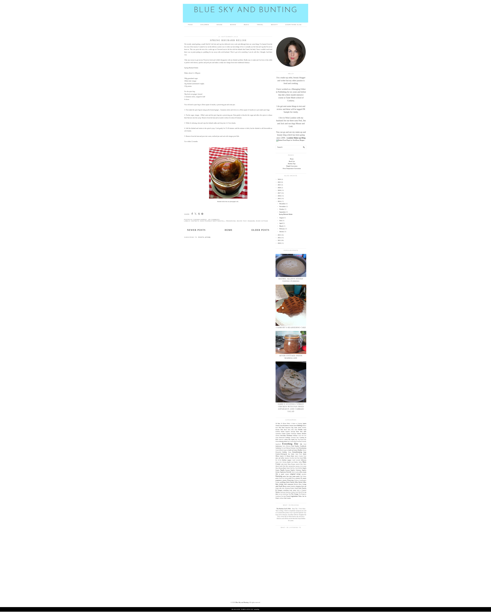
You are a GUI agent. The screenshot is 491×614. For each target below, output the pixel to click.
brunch (282, 431)
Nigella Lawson (285, 470)
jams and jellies (280, 458)
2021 (279, 185)
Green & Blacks (279, 450)
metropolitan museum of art (296, 466)
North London (295, 472)
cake (305, 431)
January (281, 231)
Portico (293, 478)
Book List (292, 161)
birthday (304, 427)
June (280, 220)
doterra (277, 441)
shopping (298, 486)
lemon (277, 462)
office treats (302, 472)
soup (294, 490)
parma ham (286, 476)
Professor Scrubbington (300, 480)
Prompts (278, 482)
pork (290, 478)
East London (290, 441)
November (282, 206)
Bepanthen (288, 427)
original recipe (295, 474)
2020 (279, 187)
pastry (298, 476)
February (282, 228)
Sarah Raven (283, 486)
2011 (279, 240)
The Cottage (294, 494)
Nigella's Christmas (296, 470)
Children (204, 24)
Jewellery (292, 458)
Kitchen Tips (291, 163)
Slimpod (292, 488)
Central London (286, 433)
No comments (214, 219)
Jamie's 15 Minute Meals (287, 456)
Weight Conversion (291, 166)
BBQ (280, 427)
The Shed (283, 496)
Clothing (287, 437)
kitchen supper (286, 460)
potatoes (298, 478)
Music (246, 24)
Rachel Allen (294, 482)
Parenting (279, 476)
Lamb (293, 460)
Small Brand (298, 488)
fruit (292, 446)
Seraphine (293, 486)
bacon (295, 425)
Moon (277, 468)
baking (299, 425)
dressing (281, 441)
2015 (279, 198)
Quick (288, 482)
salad (277, 486)
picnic (277, 478)
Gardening (278, 448)
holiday (284, 452)
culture (286, 439)
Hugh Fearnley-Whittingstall (212, 221)
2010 (279, 243)
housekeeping (297, 452)
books (300, 429)
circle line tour (302, 435)
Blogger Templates (241, 609)
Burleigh (293, 431)
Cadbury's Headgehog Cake (291, 327)
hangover (285, 450)
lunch (289, 462)
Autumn (291, 425)
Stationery (288, 492)
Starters (278, 492)
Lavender (298, 460)
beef (283, 427)
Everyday (299, 441)
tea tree (280, 494)
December (282, 203)
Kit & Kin (278, 460)
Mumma (281, 468)
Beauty (274, 24)
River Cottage (262, 221)
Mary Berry (303, 464)
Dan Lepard (291, 439)
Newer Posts (196, 230)
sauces (288, 486)
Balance (304, 425)
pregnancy (279, 480)
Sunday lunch (294, 492)
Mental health (279, 466)
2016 (279, 196)
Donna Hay (303, 439)
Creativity (281, 439)
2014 (279, 201)
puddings (283, 482)
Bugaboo (288, 431)
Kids (305, 458)
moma (304, 466)
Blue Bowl (284, 429)
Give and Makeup (285, 448)
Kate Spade (300, 458)
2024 (279, 179)
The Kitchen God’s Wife (283, 508)
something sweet (287, 490)
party (290, 476)
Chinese (278, 435)
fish (301, 444)
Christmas (289, 435)
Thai (290, 494)
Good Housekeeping (301, 448)
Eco (295, 441)
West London (287, 498)
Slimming (287, 488)
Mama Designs (291, 464)
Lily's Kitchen (283, 462)
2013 (279, 235)
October (281, 209)
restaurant (290, 484)
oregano (287, 474)
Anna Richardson (284, 425)
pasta (294, 476)
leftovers (303, 460)
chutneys (195, 221)
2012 (279, 237)
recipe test (242, 221)
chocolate (283, 435)
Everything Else (294, 24)
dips (296, 439)
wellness (281, 498)
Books (233, 24)
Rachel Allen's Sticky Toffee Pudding (291, 279)
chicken (304, 433)
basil (277, 427)
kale (296, 458)
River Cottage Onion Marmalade (291, 356)
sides (283, 488)
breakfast (278, 431)
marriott (298, 464)
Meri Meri (285, 466)
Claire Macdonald (280, 437)
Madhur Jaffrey (298, 462)
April (280, 223)
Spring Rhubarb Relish (228, 40)
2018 (279, 190)
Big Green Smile (296, 427)
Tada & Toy (301, 492)
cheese (299, 433)
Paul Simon (303, 476)
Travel (260, 24)
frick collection (287, 446)
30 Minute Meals (285, 423)
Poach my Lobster (283, 478)
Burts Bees (299, 431)
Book (296, 429)
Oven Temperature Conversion (292, 168)
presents (285, 480)
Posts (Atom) (204, 237)
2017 (279, 193)
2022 (279, 182)
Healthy (300, 450)
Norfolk (288, 472)
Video (300, 496)
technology (285, 494)
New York (295, 468)
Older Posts (260, 230)
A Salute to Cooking (296, 423)
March (281, 226)
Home (228, 230)
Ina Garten (291, 454)
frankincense (279, 446)
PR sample (303, 478)
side (280, 488)
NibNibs (300, 468)
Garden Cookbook (300, 446)
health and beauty (292, 450)
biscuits (278, 429)
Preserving (231, 221)
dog (299, 439)
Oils (277, 474)
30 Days (278, 423)
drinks (285, 441)
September (282, 212)
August (281, 217)
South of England (301, 490)
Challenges (293, 433)
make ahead (284, 464)
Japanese (287, 458)
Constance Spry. (295, 437)
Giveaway (292, 448)
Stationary (283, 492)
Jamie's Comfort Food (300, 456)
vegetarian (294, 496)
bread (305, 429)
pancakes (304, 474)
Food (190, 24)
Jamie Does (298, 454)
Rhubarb (251, 221)
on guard (281, 474)
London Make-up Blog (296, 138)
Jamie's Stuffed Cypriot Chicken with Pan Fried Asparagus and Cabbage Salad (291, 408)
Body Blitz (291, 429)
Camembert (278, 433)
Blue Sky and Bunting (245, 10)
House (219, 24)
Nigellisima (283, 472)
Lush (292, 462)
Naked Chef (289, 468)
